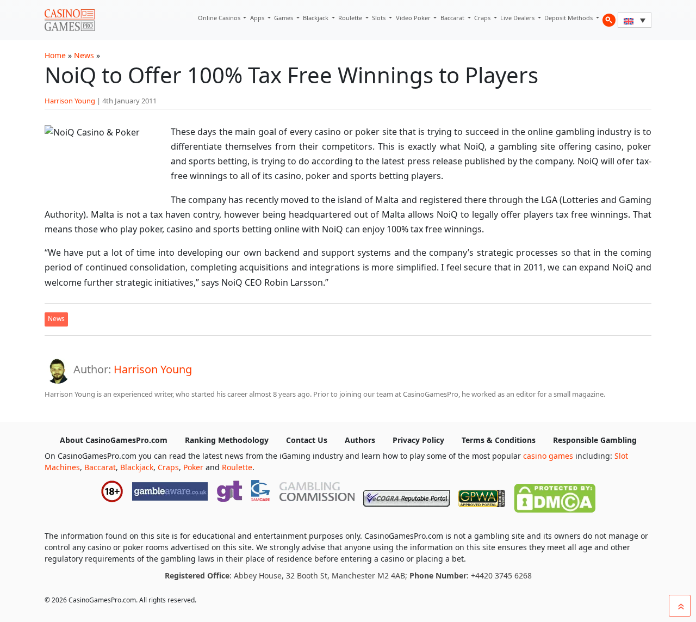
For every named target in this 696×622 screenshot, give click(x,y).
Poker (193, 467)
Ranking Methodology (227, 440)
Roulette (351, 18)
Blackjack (316, 18)
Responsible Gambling (595, 440)
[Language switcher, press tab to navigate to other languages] (634, 20)
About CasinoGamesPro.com (113, 440)
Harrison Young (70, 101)
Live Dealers (518, 18)
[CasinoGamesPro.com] (70, 20)
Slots (379, 18)
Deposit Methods (569, 18)
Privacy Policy (418, 440)
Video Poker (414, 18)
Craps (483, 18)
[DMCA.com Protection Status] (554, 496)
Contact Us (306, 440)
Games (284, 18)
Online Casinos (220, 18)
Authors (360, 440)
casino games (548, 456)
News (84, 55)
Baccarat (453, 18)
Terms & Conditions (499, 440)
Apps (258, 18)
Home (55, 55)
